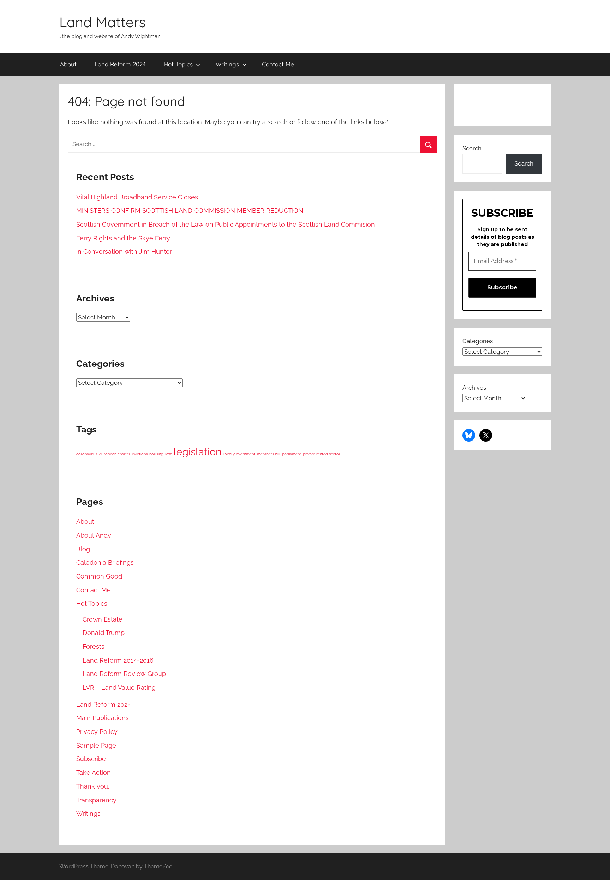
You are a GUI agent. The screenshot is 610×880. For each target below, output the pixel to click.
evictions (140, 454)
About (68, 64)
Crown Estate (102, 619)
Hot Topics (178, 64)
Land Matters (102, 22)
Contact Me (278, 64)
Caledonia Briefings (105, 562)
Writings (227, 64)
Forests (93, 646)
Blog (83, 549)
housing (156, 454)
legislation (197, 451)
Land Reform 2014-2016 (118, 660)
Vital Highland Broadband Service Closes (137, 197)
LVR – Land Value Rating (119, 687)
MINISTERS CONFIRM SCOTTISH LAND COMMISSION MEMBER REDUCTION (189, 210)
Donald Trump (104, 632)
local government (239, 454)
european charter (114, 454)
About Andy (93, 535)
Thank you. (92, 786)
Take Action (93, 772)
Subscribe (91, 758)
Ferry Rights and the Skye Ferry (123, 238)
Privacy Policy (97, 731)
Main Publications (102, 718)
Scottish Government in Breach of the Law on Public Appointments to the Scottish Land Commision (225, 224)
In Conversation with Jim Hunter (124, 251)
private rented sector (321, 454)
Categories (477, 341)
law (168, 454)
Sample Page (96, 745)
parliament (291, 454)
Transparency (96, 800)
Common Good (99, 576)
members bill (268, 454)
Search (472, 148)
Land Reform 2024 (120, 64)
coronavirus (86, 454)
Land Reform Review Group (124, 673)
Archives (474, 387)
